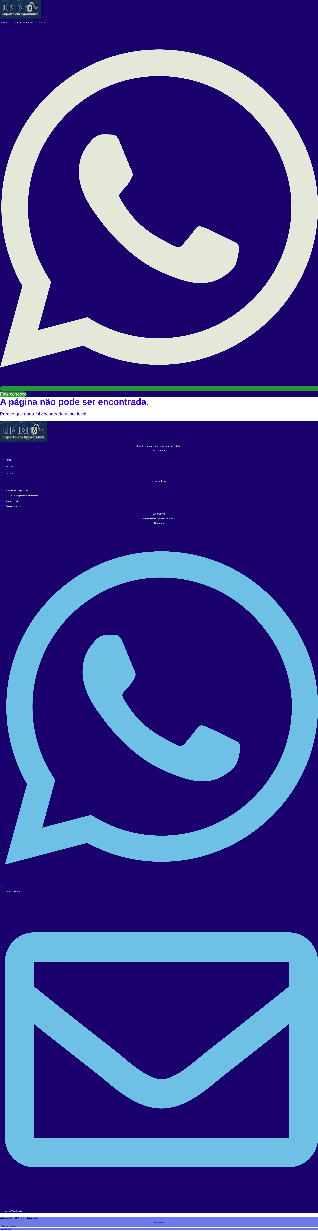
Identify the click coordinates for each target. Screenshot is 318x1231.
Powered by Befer (6, 1229)
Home (4, 22)
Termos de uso (159, 1222)
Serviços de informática (22, 22)
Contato (41, 22)
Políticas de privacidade (8, 1226)
